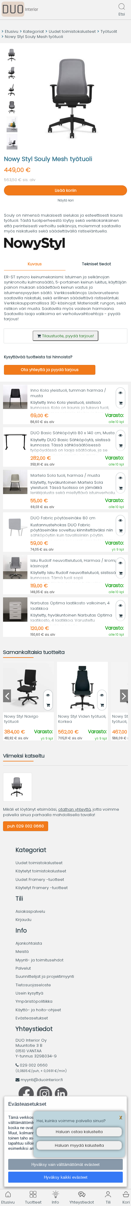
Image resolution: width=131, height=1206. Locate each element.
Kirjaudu (23, 920)
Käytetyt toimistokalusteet (41, 871)
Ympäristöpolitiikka (34, 1001)
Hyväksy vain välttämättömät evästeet (65, 1164)
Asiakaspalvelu (30, 911)
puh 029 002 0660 (25, 826)
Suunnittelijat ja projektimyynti (45, 976)
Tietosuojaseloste (33, 985)
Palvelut (23, 968)
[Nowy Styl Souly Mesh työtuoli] (17, 800)
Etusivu (11, 31)
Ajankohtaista (29, 943)
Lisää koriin (65, 190)
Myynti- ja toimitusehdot (39, 960)
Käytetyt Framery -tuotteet (42, 888)
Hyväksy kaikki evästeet (65, 1177)
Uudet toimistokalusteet (72, 31)
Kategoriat (33, 31)
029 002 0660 (34, 1065)
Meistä (22, 951)
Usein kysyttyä (29, 993)
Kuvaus (35, 264)
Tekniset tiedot (96, 264)
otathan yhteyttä (74, 809)
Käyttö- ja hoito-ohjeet (38, 1010)
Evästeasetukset (32, 1018)
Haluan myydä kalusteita (79, 1145)
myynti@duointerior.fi (42, 1080)
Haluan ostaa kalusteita (79, 1132)
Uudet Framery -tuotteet (40, 879)
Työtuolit (109, 31)
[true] (120, 403)
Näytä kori (66, 200)
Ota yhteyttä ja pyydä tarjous (50, 370)
